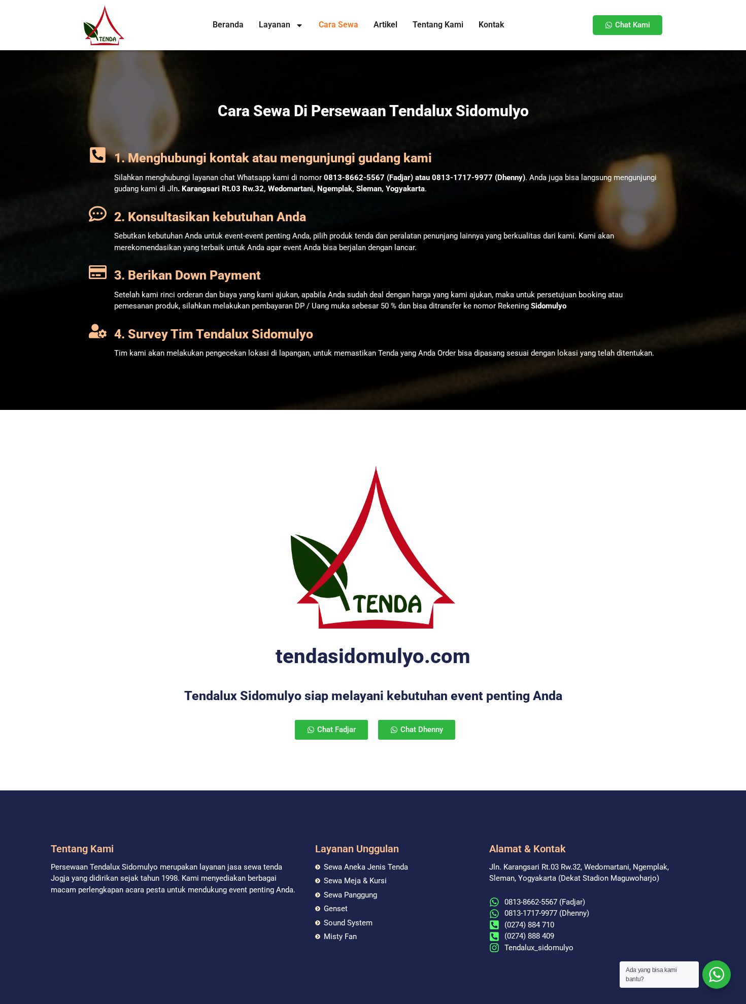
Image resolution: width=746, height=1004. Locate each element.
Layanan (274, 24)
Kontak (491, 24)
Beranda (228, 24)
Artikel (385, 24)
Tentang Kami (438, 24)
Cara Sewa (338, 24)
